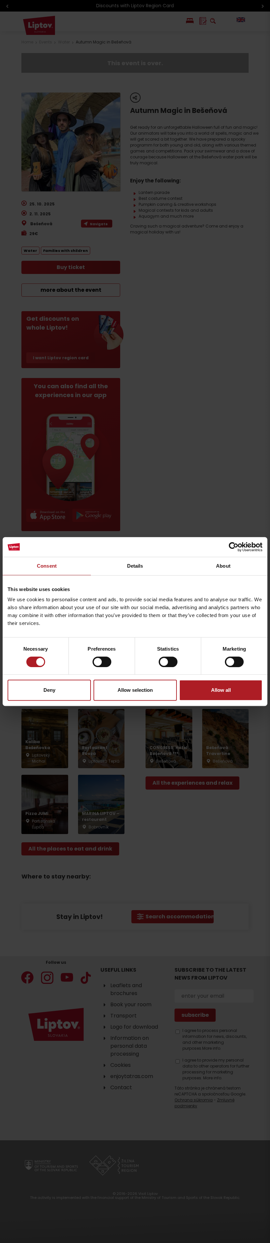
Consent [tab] (47, 566)
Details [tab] (135, 566)
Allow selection (135, 690)
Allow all (221, 690)
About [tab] (223, 566)
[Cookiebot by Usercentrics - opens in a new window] (233, 547)
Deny (49, 690)
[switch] (102, 662)
